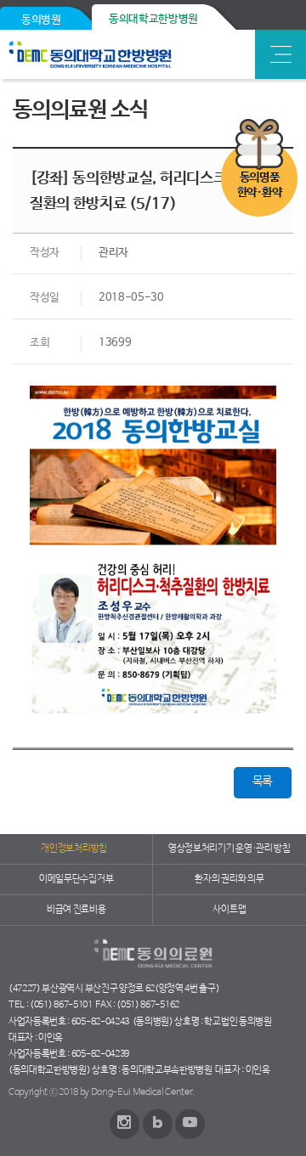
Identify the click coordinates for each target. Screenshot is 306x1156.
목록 (262, 781)
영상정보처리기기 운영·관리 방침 (229, 848)
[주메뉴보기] (280, 54)
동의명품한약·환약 (259, 185)
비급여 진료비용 (76, 910)
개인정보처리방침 (73, 848)
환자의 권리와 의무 (229, 879)
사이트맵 (229, 910)
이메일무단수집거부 (76, 879)
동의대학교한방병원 (153, 19)
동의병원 (41, 20)
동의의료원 (129, 54)
